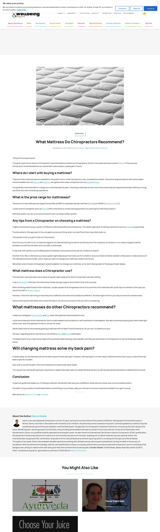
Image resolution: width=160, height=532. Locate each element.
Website (74, 450)
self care (104, 148)
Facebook (82, 450)
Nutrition (49, 506)
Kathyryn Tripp (31, 394)
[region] (80, 6)
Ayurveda (45, 501)
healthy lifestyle (94, 148)
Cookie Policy (21, 10)
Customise (122, 8)
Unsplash (44, 394)
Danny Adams (79, 148)
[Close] (157, 2)
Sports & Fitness (119, 506)
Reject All (136, 8)
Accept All (150, 8)
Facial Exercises (115, 501)
